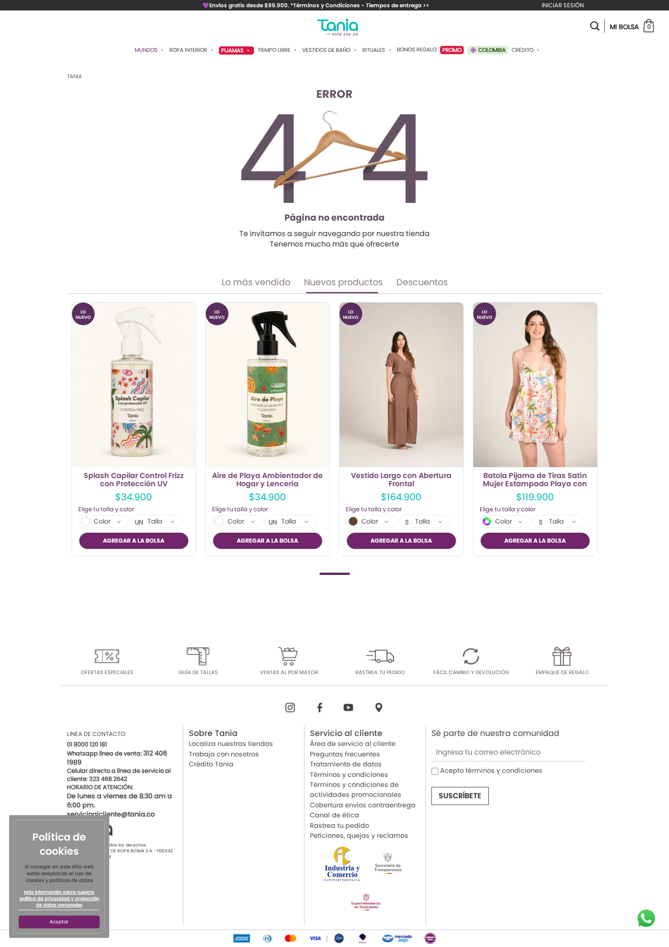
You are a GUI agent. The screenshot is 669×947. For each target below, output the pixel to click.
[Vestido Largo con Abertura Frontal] (401, 385)
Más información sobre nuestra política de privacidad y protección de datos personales (59, 898)
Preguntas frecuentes (345, 754)
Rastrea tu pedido (339, 825)
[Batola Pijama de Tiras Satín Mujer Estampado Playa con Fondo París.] (535, 385)
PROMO (451, 50)
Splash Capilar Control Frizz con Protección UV (134, 480)
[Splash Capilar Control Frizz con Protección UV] (134, 385)
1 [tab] (334, 574)
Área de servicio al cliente (352, 743)
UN (139, 522)
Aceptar (59, 921)
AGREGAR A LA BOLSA (133, 540)
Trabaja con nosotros (224, 754)
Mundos (147, 50)
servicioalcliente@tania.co (111, 814)
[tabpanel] (134, 429)
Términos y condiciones (349, 774)
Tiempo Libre (275, 50)
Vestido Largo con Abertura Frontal (401, 480)
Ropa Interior (188, 50)
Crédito (523, 50)
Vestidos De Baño (327, 50)
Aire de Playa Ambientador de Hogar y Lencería (267, 480)
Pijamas (233, 50)
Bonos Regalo (416, 49)
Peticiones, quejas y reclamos (359, 835)
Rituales (374, 50)
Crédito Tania (211, 764)
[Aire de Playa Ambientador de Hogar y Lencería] (267, 385)
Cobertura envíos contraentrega (363, 805)
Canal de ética (334, 815)
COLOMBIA (491, 50)
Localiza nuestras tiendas (231, 743)
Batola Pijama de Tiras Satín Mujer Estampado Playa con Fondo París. (535, 480)
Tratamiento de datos (346, 764)
